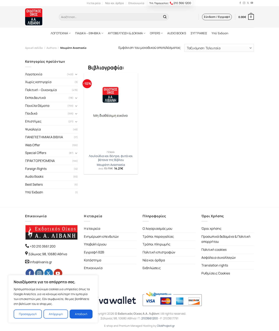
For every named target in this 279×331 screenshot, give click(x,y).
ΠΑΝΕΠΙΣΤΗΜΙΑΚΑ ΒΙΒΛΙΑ (44, 137)
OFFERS (155, 33)
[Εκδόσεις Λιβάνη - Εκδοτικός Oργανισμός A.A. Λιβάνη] (39, 17)
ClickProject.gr (166, 326)
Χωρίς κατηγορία (38, 82)
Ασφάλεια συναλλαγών (218, 257)
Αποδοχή (81, 314)
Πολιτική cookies (214, 249)
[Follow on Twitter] (248, 3)
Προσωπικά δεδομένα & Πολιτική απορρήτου (225, 239)
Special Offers (35, 152)
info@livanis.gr (41, 262)
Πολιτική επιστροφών (159, 252)
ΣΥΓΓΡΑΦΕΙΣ (199, 33)
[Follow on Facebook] (240, 3)
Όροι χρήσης (211, 228)
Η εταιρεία (94, 3)
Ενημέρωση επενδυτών (101, 236)
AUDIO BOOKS (176, 33)
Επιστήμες (33, 121)
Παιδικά (31, 113)
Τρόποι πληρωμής (156, 244)
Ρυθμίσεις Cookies (215, 273)
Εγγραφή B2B (94, 252)
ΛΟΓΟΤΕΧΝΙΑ (59, 33)
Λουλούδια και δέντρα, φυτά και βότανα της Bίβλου (111, 158)
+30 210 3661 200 (42, 246)
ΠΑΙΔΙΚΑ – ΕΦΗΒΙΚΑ (87, 33)
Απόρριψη (56, 314)
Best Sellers (34, 184)
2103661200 (149, 318)
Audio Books (34, 176)
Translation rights (214, 265)
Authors (52, 48)
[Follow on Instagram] (244, 3)
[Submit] (164, 16)
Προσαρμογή (28, 314)
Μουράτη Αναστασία (111, 165)
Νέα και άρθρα (114, 3)
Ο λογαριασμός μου (157, 228)
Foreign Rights (36, 168)
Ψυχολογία (33, 129)
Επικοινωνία (136, 3)
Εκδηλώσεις (152, 268)
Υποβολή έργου (95, 244)
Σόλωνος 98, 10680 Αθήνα (47, 254)
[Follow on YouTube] (252, 3)
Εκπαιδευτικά (35, 97)
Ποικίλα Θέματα (37, 105)
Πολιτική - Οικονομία (41, 90)
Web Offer (32, 145)
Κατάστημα (92, 260)
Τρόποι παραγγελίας (158, 236)
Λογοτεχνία (33, 74)
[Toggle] (76, 74)
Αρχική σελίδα (34, 48)
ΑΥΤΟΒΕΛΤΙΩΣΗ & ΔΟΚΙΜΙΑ (125, 33)
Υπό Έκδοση (220, 33)
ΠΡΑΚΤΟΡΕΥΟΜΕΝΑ (40, 160)
